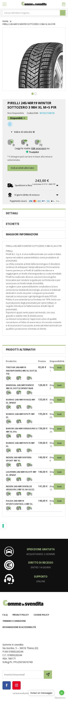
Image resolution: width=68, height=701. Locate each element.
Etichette (12, 224)
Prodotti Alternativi (20, 349)
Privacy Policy (21, 615)
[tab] (34, 213)
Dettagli (12, 213)
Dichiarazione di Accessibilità (19, 627)
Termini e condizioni (14, 621)
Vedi (59, 367)
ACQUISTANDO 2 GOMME (40, 554)
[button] (32, 93)
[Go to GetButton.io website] (60, 698)
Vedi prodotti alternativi (22, 167)
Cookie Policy (41, 615)
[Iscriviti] (48, 674)
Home (5, 21)
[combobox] (34, 13)
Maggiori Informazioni (22, 234)
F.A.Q (5, 615)
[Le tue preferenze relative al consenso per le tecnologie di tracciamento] (3, 526)
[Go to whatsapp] (61, 692)
